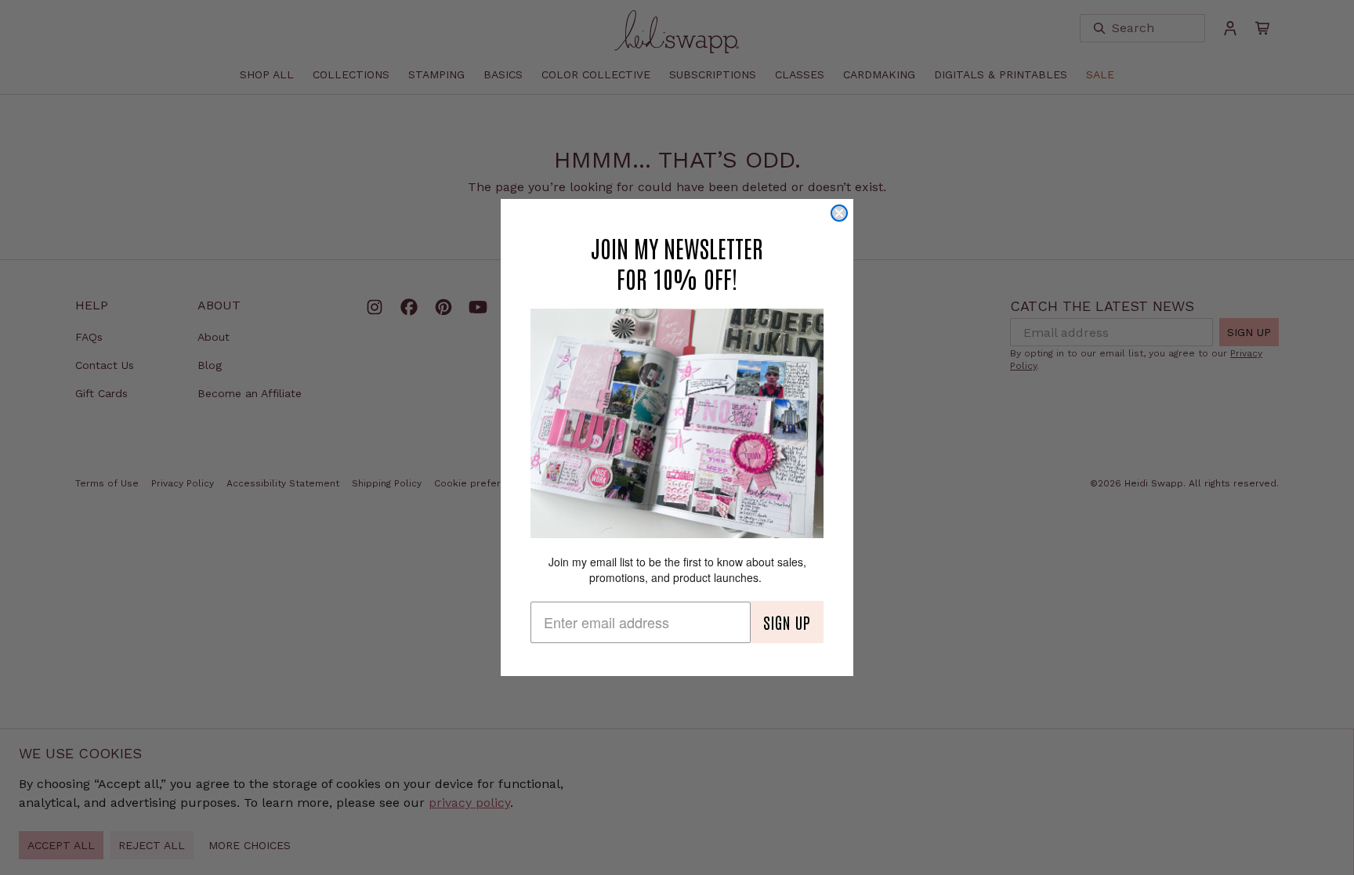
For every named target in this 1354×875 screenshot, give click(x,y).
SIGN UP (787, 622)
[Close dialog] (839, 213)
